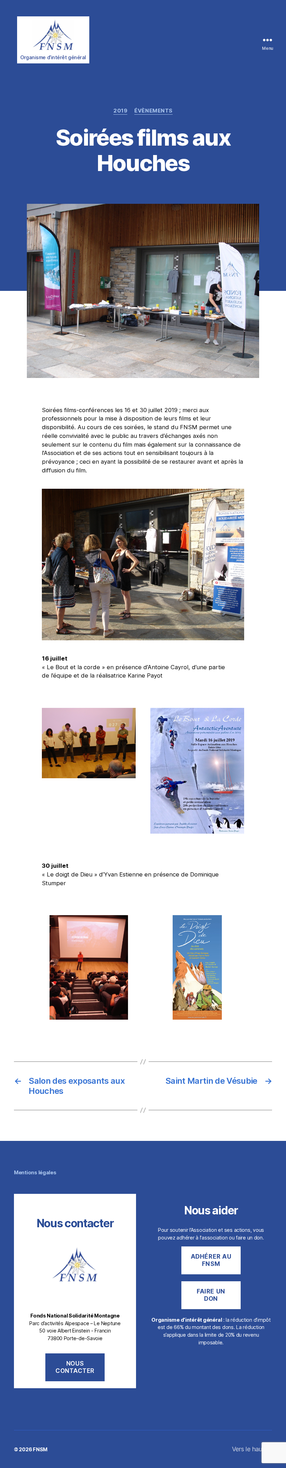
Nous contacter (75, 1367)
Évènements (153, 111)
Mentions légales (35, 1172)
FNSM (40, 1449)
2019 (120, 111)
